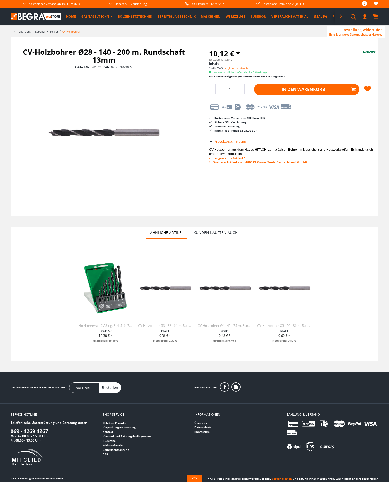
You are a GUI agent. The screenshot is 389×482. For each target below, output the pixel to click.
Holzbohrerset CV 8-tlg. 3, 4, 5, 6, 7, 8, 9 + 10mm (105, 326)
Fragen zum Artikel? (228, 158)
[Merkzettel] (376, 4)
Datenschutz (203, 427)
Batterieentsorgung (116, 450)
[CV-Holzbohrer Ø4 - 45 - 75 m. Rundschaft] (224, 288)
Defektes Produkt (114, 423)
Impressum (202, 432)
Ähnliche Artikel (166, 232)
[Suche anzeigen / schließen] (353, 15)
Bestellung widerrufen (363, 29)
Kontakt (108, 432)
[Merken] (368, 89)
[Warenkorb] (375, 16)
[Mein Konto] (365, 15)
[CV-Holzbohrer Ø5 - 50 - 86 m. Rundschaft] (284, 288)
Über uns (201, 423)
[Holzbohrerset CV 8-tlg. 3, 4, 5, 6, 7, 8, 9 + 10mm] (105, 288)
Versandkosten (282, 478)
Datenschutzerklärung (366, 34)
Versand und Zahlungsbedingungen (127, 436)
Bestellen (110, 387)
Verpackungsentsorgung (119, 427)
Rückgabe (109, 441)
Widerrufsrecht (113, 445)
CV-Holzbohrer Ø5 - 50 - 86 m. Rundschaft (284, 326)
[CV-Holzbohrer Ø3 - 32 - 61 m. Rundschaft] (165, 288)
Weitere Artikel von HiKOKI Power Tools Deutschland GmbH (259, 162)
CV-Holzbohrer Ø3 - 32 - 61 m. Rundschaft (165, 326)
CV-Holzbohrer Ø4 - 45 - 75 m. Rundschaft (224, 326)
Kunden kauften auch (215, 232)
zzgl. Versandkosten (237, 68)
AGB (105, 454)
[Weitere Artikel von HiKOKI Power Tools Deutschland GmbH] (362, 57)
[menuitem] (362, 4)
